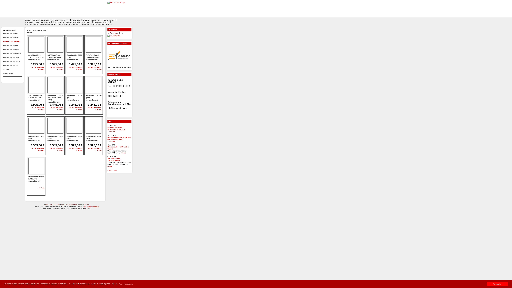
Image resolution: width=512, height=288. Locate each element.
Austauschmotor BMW (11, 37)
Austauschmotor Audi (11, 33)
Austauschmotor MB (10, 45)
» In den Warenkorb (37, 67)
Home (28, 20)
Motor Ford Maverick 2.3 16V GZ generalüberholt (36, 179)
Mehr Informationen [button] (126, 284)
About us (64, 20)
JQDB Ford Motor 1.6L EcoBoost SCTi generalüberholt (35, 57)
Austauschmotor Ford (11, 41)
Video (55, 20)
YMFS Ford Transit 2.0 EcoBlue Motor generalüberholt (35, 98)
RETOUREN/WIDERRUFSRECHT (79, 205)
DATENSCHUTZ (62, 205)
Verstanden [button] (497, 284)
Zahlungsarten (101, 22)
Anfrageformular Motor (37, 22)
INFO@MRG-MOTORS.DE (91, 207)
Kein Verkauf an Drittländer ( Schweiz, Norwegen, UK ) (86, 24)
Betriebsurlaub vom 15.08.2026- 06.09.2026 (116, 129)
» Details (41, 69)
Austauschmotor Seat (11, 57)
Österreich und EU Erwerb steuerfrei (72, 22)
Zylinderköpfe (8, 73)
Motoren (6, 69)
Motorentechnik (41, 20)
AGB (55, 205)
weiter (112, 132)
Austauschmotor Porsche (12, 53)
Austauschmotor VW (10, 65)
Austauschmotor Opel (11, 49)
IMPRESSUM (48, 205)
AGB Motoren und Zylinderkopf (41, 24)
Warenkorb (114, 33)
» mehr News (112, 170)
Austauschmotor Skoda (11, 61)
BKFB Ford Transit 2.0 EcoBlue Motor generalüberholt (54, 57)
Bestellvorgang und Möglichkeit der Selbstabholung (119, 138)
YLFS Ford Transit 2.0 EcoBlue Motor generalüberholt (92, 57)
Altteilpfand (89, 20)
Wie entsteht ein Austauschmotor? (114, 159)
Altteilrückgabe (106, 20)
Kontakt (76, 20)
